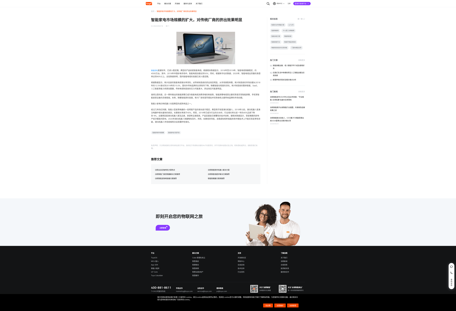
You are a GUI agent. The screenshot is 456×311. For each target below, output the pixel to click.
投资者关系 (285, 268)
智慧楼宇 (195, 275)
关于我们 (284, 258)
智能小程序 (155, 268)
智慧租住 (195, 265)
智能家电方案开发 (174, 133)
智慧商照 (195, 268)
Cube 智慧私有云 (198, 258)
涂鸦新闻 (284, 261)
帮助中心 (241, 261)
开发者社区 (242, 258)
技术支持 (241, 268)
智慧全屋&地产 (197, 272)
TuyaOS (154, 258)
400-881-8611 (161, 287)
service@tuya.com (204, 291)
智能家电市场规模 (158, 133)
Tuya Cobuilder (157, 275)
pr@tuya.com (221, 291)
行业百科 (241, 272)
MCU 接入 (155, 261)
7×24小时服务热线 (158, 291)
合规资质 (284, 265)
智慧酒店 (195, 261)
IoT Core (154, 272)
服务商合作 (285, 272)
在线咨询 (241, 265)
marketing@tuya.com (184, 291)
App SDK (154, 265)
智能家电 (154, 70)
